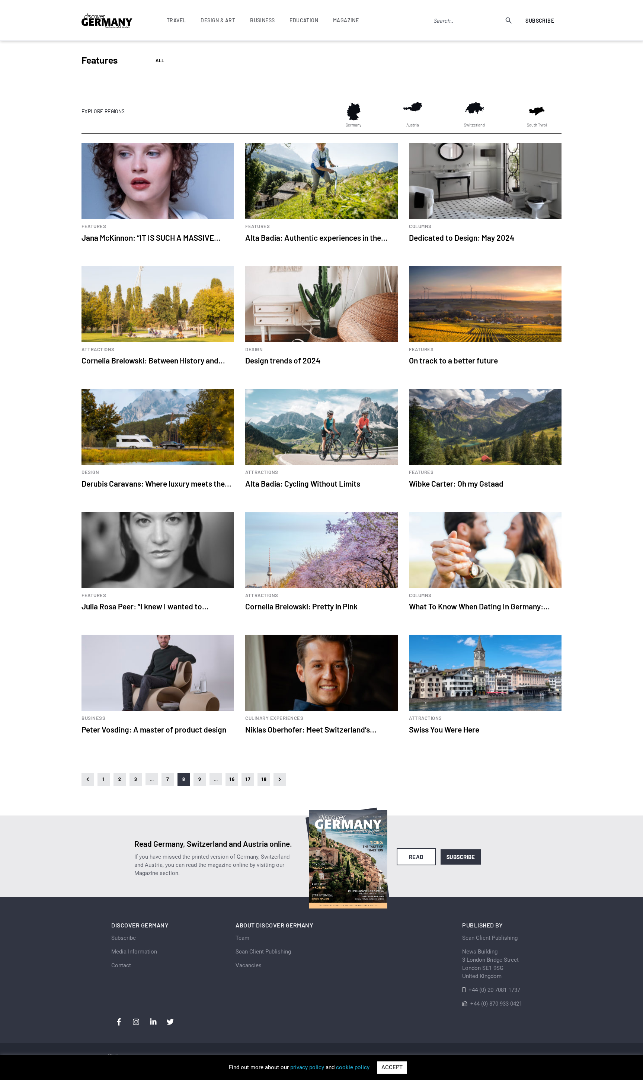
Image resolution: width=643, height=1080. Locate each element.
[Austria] (412, 111)
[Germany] (353, 111)
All (160, 60)
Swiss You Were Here (444, 729)
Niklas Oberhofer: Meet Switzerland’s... (311, 729)
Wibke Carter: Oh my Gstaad (456, 483)
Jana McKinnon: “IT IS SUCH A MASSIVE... (151, 237)
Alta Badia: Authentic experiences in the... (316, 237)
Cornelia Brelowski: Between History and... (153, 360)
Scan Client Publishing (263, 951)
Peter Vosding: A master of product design (153, 729)
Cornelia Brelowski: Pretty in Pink (301, 606)
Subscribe (539, 20)
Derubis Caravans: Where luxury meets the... (156, 483)
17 (248, 779)
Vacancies (249, 965)
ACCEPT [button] (392, 1067)
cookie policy (353, 1067)
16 (232, 779)
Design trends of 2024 (282, 360)
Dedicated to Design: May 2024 (461, 237)
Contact (121, 965)
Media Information (134, 951)
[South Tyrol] (537, 111)
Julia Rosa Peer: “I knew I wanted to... (145, 606)
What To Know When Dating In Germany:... (479, 606)
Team (242, 938)
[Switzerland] (474, 111)
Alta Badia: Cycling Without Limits (302, 483)
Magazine (346, 20)
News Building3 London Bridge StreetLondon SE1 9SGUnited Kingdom (490, 964)
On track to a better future (453, 360)
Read (416, 856)
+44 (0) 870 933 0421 (496, 1003)
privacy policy (307, 1067)
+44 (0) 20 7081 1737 (494, 990)
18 (264, 779)
